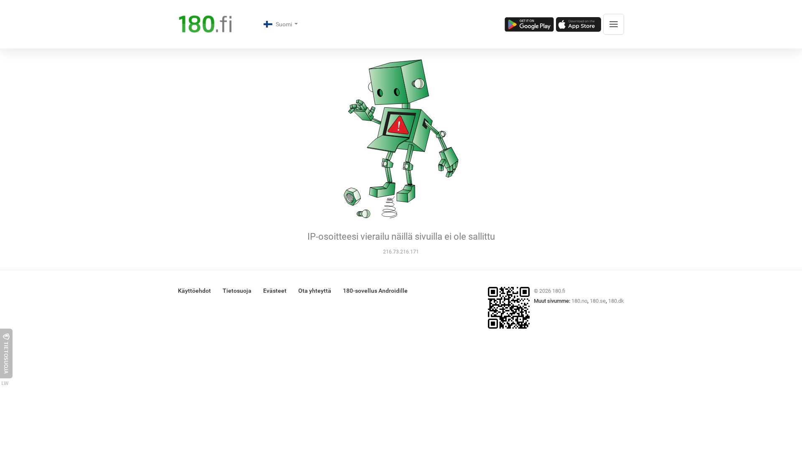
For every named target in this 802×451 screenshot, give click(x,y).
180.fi (558, 291)
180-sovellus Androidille (375, 290)
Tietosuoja (237, 290)
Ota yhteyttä (314, 290)
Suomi (284, 24)
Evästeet (275, 290)
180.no (579, 301)
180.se (598, 301)
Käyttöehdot (194, 290)
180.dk (616, 301)
